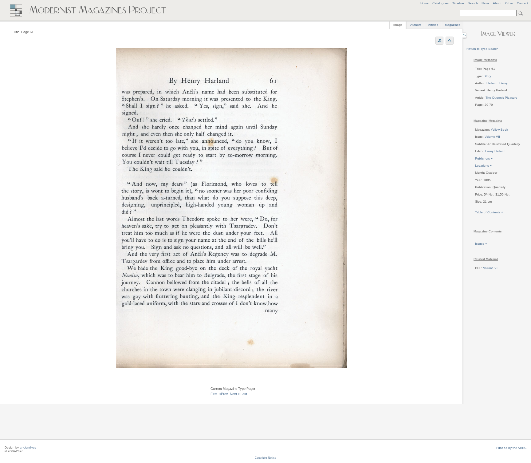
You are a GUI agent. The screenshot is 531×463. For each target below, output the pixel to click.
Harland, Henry (497, 83)
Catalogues (440, 3)
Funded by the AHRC (511, 447)
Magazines (452, 24)
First (213, 394)
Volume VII (492, 136)
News (485, 3)
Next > (235, 394)
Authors (415, 24)
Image (398, 24)
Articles (433, 24)
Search (473, 3)
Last (244, 394)
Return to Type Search (482, 48)
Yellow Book (499, 129)
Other (509, 3)
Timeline (458, 3)
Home (424, 3)
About (497, 3)
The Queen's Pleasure (501, 97)
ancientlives (28, 447)
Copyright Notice (265, 457)
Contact (522, 3)
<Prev (223, 394)
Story (487, 76)
